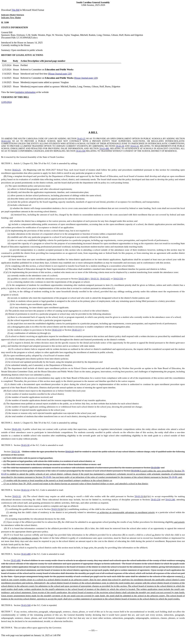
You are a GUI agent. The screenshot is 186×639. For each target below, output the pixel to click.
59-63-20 (69, 451)
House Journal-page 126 (60, 73)
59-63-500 (81, 151)
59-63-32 (134, 146)
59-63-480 (104, 148)
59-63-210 (57, 330)
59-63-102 (6, 141)
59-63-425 (105, 279)
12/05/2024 (6, 102)
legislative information (25, 92)
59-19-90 (155, 467)
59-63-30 (120, 146)
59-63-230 (155, 499)
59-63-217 (77, 330)
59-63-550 (118, 279)
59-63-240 (170, 499)
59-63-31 (95, 279)
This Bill (15, 10)
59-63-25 (81, 138)
